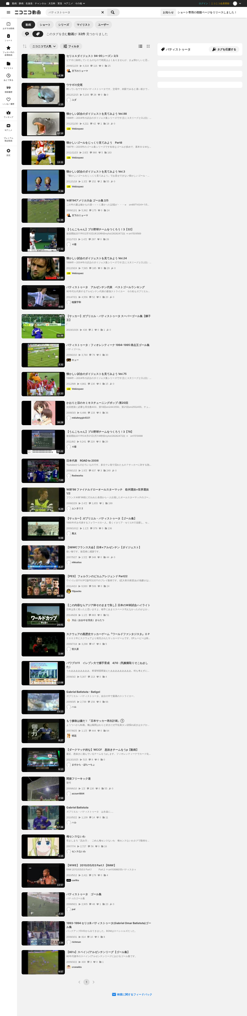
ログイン (203, 3)
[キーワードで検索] (27, 34)
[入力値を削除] (103, 12)
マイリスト (83, 24)
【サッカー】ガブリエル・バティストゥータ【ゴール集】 (101, 518)
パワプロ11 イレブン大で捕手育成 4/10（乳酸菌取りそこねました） (107, 664)
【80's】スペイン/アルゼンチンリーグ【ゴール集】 (98, 952)
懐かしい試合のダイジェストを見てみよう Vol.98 (96, 113)
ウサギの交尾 (74, 84)
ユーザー (103, 24)
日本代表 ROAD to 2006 (82, 460)
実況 (60, 3)
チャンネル (40, 3)
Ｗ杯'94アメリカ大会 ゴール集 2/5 (87, 200)
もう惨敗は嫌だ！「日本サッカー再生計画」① (95, 720)
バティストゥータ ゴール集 (84, 894)
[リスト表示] (140, 46)
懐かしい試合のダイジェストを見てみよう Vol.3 (95, 171)
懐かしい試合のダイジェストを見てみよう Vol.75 (96, 373)
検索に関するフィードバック (134, 994)
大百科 (51, 3)
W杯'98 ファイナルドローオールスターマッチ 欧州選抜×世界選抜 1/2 (107, 491)
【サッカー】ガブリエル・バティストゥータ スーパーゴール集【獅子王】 (108, 317)
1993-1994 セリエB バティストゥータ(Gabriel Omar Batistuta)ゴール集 (108, 925)
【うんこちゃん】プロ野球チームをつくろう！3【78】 (100, 431)
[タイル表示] (148, 46)
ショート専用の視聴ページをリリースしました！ (207, 12)
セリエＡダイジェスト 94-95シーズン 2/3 (92, 55)
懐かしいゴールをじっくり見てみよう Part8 (94, 142)
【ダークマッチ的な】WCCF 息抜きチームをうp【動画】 (102, 749)
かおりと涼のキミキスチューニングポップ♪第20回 (97, 402)
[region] (8, 517)
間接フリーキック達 (78, 778)
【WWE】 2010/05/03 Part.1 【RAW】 (91, 865)
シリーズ (63, 24)
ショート (45, 24)
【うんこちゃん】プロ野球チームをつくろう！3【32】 (100, 229)
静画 (21, 3)
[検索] (113, 12)
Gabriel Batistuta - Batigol (83, 691)
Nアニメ (68, 3)
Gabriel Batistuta (77, 807)
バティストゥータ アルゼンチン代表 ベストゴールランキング (105, 287)
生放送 (29, 3)
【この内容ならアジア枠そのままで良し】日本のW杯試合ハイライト (108, 605)
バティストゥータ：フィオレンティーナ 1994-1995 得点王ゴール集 (108, 345)
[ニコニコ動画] (28, 12)
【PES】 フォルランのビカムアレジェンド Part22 (97, 576)
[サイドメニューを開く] (8, 12)
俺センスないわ (75, 836)
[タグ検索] (37, 34)
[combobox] (76, 12)
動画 (14, 3)
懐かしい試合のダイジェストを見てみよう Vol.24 (96, 258)
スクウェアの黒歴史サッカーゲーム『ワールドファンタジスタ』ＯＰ (108, 634)
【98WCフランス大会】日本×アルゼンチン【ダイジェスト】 (103, 547)
